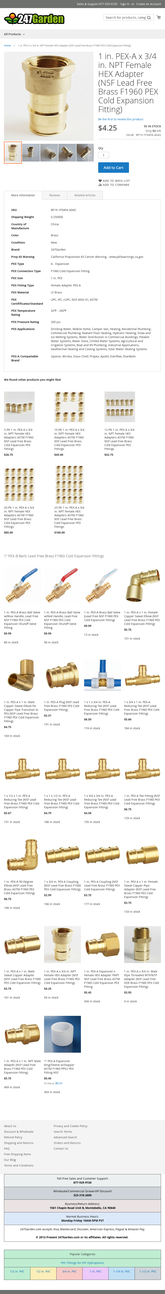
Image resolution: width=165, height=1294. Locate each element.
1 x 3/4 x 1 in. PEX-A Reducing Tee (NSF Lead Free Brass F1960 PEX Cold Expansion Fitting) (141, 707)
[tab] (23, 195)
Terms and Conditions (19, 1165)
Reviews (54, 195)
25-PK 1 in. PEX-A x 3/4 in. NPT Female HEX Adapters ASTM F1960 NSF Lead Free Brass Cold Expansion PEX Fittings (69, 517)
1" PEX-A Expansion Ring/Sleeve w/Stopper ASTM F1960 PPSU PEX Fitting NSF (59, 1066)
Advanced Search (65, 1137)
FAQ (6, 1148)
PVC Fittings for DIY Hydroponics (82, 1263)
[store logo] (34, 18)
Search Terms (63, 1132)
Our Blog (10, 1160)
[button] (31, 152)
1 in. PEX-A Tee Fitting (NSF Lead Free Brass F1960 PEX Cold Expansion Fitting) (142, 799)
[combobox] (129, 17)
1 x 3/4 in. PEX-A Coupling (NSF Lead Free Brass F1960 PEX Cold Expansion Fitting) (62, 885)
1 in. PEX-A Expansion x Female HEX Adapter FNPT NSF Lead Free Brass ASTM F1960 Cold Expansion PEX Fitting (102, 979)
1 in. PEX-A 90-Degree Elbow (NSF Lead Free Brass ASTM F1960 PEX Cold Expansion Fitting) (19, 887)
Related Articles (85, 195)
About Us (10, 1126)
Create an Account (148, 4)
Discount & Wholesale (18, 1132)
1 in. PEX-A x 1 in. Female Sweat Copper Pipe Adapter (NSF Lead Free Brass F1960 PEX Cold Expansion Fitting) (141, 889)
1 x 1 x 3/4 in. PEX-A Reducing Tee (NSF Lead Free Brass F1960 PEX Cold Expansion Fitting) (101, 707)
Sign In (125, 4)
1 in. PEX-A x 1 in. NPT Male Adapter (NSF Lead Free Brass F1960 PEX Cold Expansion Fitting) (22, 1066)
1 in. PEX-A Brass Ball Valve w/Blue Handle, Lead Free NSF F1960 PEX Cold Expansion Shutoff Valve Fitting (22, 620)
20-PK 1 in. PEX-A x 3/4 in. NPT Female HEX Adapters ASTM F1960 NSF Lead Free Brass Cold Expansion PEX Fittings (19, 517)
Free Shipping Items (17, 1154)
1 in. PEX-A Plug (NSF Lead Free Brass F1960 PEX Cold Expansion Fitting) (61, 706)
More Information (23, 195)
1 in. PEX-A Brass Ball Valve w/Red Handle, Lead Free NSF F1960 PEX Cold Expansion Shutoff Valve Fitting (62, 620)
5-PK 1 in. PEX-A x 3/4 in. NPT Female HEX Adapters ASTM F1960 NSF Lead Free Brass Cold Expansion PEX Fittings (18, 439)
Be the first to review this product (120, 119)
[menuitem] (13, 34)
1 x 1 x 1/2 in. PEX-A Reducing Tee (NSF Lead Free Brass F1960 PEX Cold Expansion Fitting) (61, 801)
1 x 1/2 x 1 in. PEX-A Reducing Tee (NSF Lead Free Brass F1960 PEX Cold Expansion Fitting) (21, 801)
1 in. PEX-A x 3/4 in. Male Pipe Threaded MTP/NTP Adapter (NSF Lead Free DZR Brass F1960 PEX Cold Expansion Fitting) (141, 979)
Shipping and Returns (19, 1143)
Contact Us (61, 1148)
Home (7, 45)
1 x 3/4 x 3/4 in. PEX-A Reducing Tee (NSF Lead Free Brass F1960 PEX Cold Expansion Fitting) (101, 801)
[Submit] (149, 17)
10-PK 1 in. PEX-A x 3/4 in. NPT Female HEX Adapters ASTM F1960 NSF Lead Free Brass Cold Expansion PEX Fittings (69, 439)
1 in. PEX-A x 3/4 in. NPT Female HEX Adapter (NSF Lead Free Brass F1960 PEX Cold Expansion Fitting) (62, 977)
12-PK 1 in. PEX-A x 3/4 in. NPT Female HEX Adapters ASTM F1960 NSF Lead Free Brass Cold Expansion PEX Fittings (119, 439)
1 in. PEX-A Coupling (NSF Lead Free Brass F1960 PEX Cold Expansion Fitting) (102, 885)
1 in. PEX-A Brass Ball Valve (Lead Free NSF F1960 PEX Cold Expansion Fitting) (102, 616)
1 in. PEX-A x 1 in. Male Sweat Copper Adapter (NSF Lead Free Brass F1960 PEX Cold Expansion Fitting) (22, 977)
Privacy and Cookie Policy (70, 1126)
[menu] (82, 34)
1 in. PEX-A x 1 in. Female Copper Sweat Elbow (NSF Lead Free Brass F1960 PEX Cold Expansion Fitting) (142, 618)
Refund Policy (13, 1137)
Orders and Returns (67, 1143)
